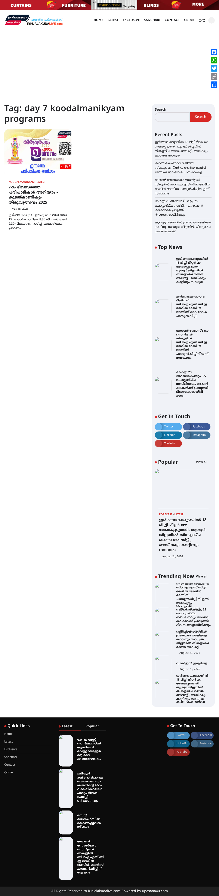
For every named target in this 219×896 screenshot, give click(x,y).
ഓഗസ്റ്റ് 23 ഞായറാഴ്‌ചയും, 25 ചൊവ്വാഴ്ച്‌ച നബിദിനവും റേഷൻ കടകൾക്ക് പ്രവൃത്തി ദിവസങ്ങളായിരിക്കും (192, 384)
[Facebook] (214, 52)
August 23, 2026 (189, 632)
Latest (113, 20)
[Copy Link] (214, 76)
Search (160, 110)
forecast (165, 514)
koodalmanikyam (22, 182)
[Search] (211, 20)
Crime (189, 20)
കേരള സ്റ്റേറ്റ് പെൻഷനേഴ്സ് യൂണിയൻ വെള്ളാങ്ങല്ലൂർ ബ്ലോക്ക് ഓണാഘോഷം (89, 749)
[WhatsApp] (214, 60)
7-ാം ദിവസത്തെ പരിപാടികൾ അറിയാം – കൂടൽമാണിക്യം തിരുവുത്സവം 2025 (33, 195)
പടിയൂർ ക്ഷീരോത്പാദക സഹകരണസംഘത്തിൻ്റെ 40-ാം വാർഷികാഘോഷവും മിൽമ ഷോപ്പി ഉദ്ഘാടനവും (90, 787)
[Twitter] (214, 68)
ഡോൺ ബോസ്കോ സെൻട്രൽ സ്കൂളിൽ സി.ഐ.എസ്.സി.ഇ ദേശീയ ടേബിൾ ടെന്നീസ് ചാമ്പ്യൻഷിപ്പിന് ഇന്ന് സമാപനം (192, 344)
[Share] (214, 85)
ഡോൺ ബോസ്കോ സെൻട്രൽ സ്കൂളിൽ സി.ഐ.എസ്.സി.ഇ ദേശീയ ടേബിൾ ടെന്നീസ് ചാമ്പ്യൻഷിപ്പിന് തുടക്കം (90, 857)
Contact (172, 20)
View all (202, 462)
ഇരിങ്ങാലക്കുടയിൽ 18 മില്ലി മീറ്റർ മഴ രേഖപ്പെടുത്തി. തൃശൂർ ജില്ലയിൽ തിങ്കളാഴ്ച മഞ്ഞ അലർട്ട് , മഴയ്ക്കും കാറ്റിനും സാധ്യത (192, 270)
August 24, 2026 (172, 556)
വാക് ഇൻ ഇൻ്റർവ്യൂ (191, 643)
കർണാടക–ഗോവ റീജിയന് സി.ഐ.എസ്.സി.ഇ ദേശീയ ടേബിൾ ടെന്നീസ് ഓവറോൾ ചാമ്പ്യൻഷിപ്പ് (181, 168)
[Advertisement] (109, 63)
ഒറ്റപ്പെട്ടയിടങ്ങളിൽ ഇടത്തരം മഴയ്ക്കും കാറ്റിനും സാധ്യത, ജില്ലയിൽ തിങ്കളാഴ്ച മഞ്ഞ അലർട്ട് (183, 227)
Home (98, 20)
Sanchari (152, 20)
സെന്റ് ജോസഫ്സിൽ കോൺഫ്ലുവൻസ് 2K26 (89, 821)
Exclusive (131, 20)
